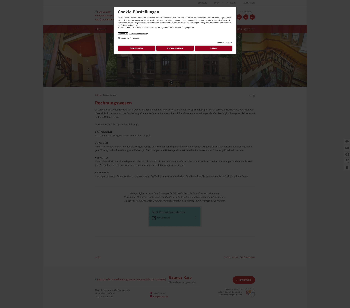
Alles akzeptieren (136, 48)
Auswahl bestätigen (175, 48)
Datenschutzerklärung (138, 34)
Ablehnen (213, 48)
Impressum (123, 34)
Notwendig (125, 38)
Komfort (136, 38)
